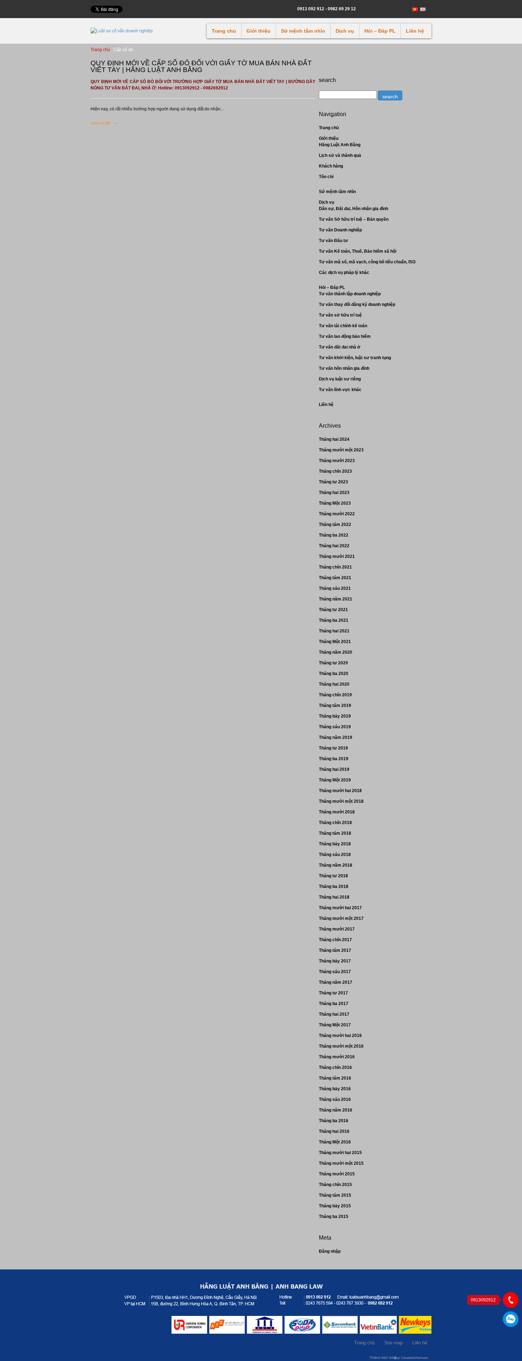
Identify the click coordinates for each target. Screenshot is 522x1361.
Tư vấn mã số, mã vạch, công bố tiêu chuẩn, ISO (367, 261)
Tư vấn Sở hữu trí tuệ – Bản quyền (353, 219)
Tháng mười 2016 (337, 1056)
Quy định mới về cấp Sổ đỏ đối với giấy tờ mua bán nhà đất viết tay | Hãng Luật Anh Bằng (201, 66)
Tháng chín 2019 (335, 694)
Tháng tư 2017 (333, 992)
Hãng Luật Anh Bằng (339, 144)
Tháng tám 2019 (335, 705)
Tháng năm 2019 (335, 737)
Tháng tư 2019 (333, 748)
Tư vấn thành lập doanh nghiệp (350, 293)
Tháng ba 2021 (333, 620)
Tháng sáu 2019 (335, 726)
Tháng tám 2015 (335, 1195)
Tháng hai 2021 (334, 631)
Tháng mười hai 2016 (340, 1035)
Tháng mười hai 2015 (340, 1152)
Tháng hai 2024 (334, 439)
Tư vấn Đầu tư (333, 240)
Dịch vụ (345, 31)
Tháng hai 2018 (334, 897)
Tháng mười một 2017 (341, 918)
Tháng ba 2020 (333, 673)
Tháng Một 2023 (335, 503)
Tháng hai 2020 (334, 684)
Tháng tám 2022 (335, 524)
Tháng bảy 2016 (335, 1088)
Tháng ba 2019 (333, 758)
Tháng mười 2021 (337, 556)
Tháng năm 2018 (335, 865)
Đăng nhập (330, 1251)
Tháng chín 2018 (335, 822)
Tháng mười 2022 (337, 513)
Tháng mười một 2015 (341, 1163)
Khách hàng (331, 166)
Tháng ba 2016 (333, 1120)
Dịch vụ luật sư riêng (340, 379)
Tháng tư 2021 (333, 609)
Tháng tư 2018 (333, 875)
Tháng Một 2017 (335, 1024)
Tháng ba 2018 (333, 886)
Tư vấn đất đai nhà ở (339, 347)
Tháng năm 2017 (335, 982)
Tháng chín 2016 (335, 1067)
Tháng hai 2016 (334, 1131)
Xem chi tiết (100, 123)
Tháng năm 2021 (335, 599)
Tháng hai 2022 (334, 545)
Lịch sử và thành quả (340, 155)
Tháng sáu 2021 (335, 588)
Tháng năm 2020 (335, 652)
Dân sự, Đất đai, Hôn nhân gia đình (353, 208)
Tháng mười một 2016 (341, 1046)
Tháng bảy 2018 (335, 843)
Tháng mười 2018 (337, 812)
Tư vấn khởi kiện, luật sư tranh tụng (355, 357)
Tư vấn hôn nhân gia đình (344, 368)
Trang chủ (224, 31)
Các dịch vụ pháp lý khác (344, 272)
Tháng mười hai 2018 (340, 790)
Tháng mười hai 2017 (340, 907)
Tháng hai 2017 (334, 1014)
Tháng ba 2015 (333, 1216)
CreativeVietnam (414, 1358)
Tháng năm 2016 (335, 1110)
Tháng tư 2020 (333, 662)
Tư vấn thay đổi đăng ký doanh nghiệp (357, 304)
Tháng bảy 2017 (335, 961)
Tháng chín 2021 (335, 567)
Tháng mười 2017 (337, 929)
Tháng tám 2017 (335, 950)
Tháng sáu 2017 (335, 971)
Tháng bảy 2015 (335, 1205)
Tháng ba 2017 (333, 1003)
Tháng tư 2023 (333, 481)
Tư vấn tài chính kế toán (343, 325)
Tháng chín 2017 (335, 939)
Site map (393, 1342)
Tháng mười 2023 (337, 460)
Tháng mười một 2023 (341, 450)
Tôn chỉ (326, 176)
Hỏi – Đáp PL (380, 31)
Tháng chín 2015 (335, 1184)
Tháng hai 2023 (334, 492)
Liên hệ (415, 31)
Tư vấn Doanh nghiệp (340, 229)
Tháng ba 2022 (333, 535)
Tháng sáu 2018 (335, 854)
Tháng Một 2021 (335, 641)
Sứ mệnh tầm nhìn (303, 31)
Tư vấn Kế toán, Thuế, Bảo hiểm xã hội (357, 251)
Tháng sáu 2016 (335, 1099)
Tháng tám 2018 (335, 833)
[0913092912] (510, 1300)
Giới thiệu (258, 31)
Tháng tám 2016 (335, 1078)
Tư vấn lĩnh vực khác (340, 389)
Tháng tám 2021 (335, 577)
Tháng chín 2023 (335, 471)
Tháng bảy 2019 (335, 716)
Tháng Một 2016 (335, 1142)
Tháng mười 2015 (337, 1173)
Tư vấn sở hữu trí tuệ (340, 315)
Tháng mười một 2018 (341, 801)
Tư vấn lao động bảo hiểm (345, 336)
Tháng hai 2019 (334, 769)
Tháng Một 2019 (335, 780)
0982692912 (511, 1319)
